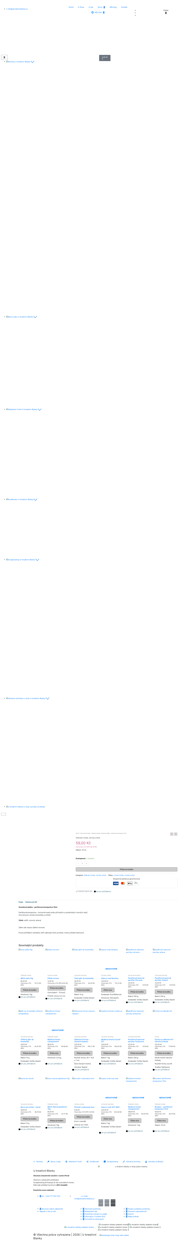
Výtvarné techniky (85, 833)
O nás (91, 7)
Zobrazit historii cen (85, 891)
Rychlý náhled (31, 971)
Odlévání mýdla (95, 833)
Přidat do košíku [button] (29, 990)
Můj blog (113, 7)
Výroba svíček (94, 838)
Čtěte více (108, 990)
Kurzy (100, 7)
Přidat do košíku (126, 869)
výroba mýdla (119, 875)
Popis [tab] (21, 902)
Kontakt (124, 7)
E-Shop (81, 7)
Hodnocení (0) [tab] (31, 902)
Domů (71, 7)
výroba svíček (129, 875)
